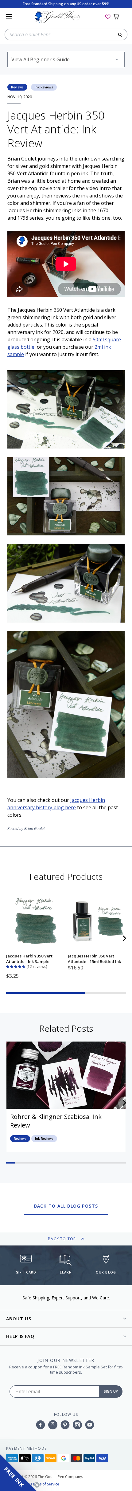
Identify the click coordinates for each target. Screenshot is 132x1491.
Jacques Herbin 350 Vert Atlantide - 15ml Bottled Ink (94, 958)
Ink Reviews (44, 87)
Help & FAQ (20, 1336)
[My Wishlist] (107, 16)
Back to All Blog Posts (66, 1206)
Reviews (17, 87)
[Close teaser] (37, 1485)
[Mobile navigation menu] (9, 16)
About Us (18, 1319)
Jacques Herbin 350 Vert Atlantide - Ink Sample (29, 958)
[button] (16, 966)
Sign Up (111, 1391)
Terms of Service (44, 1484)
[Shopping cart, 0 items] (119, 16)
